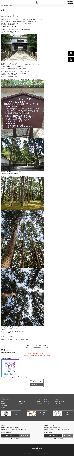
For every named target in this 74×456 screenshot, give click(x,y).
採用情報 (21, 403)
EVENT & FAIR (22, 401)
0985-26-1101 (8, 432)
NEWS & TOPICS (22, 399)
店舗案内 (3, 401)
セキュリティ (58, 403)
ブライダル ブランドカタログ (43, 403)
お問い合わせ (71, 54)
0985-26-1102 (51, 432)
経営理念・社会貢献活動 (6, 399)
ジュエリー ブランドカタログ (43, 401)
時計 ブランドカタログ (42, 399)
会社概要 (3, 403)
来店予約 (71, 60)
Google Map (25, 435)
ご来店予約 (11, 435)
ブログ (20, 405)
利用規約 (57, 399)
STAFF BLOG (6, 5)
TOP (2, 5)
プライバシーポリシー (60, 401)
